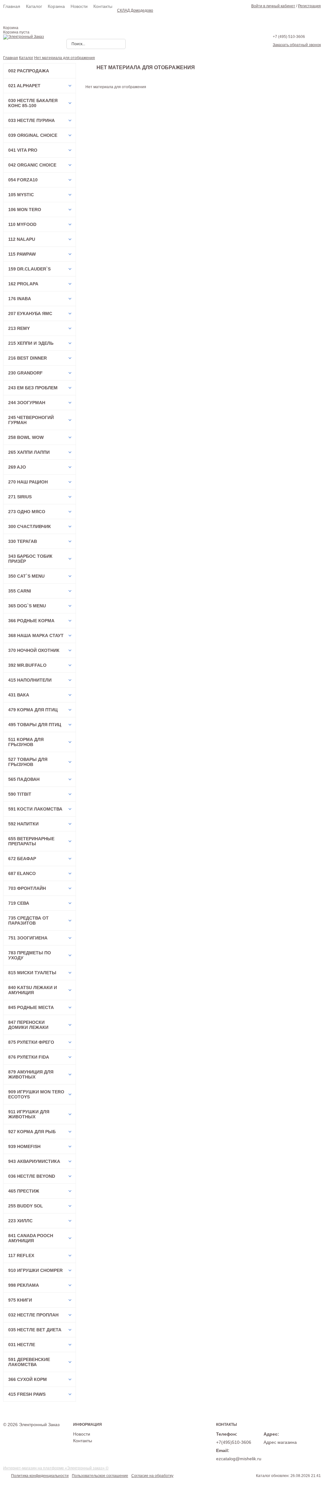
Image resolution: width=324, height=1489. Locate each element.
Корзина (56, 6)
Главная (11, 6)
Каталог (34, 6)
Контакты (102, 6)
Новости (79, 6)
